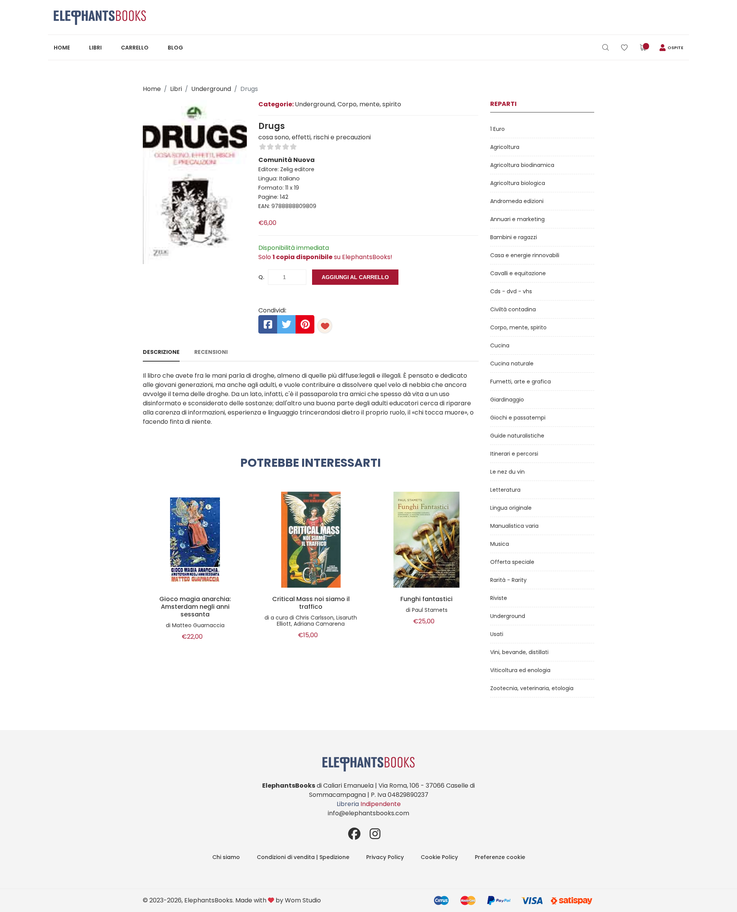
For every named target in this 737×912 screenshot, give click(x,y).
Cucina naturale (512, 363)
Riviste (498, 598)
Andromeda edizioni (517, 201)
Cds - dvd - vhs (511, 291)
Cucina (499, 345)
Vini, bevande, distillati (519, 652)
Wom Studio (303, 900)
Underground (211, 88)
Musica (499, 544)
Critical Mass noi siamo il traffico (311, 603)
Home (62, 47)
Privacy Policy (385, 857)
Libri (95, 47)
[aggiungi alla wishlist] (324, 326)
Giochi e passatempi (517, 417)
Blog (175, 47)
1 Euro (497, 129)
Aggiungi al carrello (355, 277)
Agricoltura (504, 147)
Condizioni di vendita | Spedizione (303, 857)
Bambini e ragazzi (513, 237)
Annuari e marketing (517, 219)
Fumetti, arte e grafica (520, 381)
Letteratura (505, 490)
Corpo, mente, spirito (518, 327)
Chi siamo (226, 857)
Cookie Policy (439, 857)
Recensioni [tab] (211, 352)
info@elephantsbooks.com (368, 813)
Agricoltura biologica (517, 183)
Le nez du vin (507, 472)
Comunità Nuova (286, 159)
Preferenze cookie (500, 857)
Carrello (135, 47)
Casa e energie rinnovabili (524, 255)
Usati (496, 634)
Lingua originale (511, 508)
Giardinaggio (507, 399)
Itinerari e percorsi (514, 454)
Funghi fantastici (426, 599)
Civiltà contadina (513, 309)
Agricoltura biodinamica (522, 165)
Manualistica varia (514, 526)
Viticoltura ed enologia (520, 670)
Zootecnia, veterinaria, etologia (531, 688)
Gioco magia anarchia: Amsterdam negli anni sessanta (195, 606)
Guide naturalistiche (517, 435)
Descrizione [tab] (161, 352)
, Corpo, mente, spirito (368, 104)
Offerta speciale (512, 562)
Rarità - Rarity (508, 580)
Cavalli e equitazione (518, 273)
